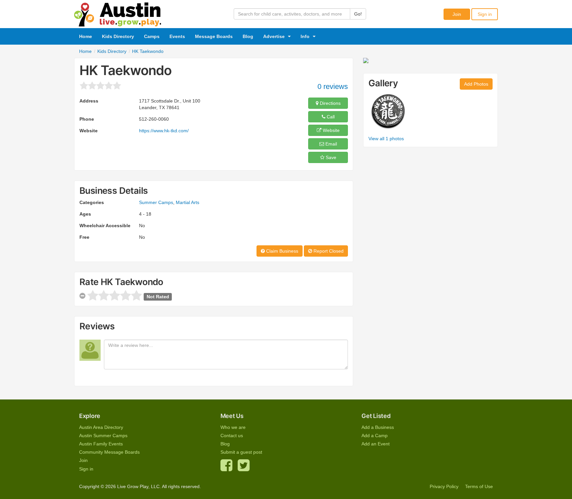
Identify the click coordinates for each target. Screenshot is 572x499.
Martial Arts (187, 202)
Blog (248, 36)
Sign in (485, 14)
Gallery (383, 83)
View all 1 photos (386, 138)
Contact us (231, 435)
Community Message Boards (109, 452)
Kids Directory (118, 36)
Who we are (233, 427)
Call (330, 116)
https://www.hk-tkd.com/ (164, 130)
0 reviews (332, 86)
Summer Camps (156, 202)
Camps (152, 36)
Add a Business (377, 427)
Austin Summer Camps (103, 435)
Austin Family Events (101, 443)
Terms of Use (479, 486)
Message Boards (214, 36)
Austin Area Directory (101, 427)
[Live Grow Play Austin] (118, 13)
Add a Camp (374, 435)
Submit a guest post (241, 452)
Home (85, 36)
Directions (329, 103)
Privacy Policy (444, 486)
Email (330, 143)
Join (457, 14)
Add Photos (476, 84)
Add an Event (375, 443)
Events (177, 36)
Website (330, 130)
